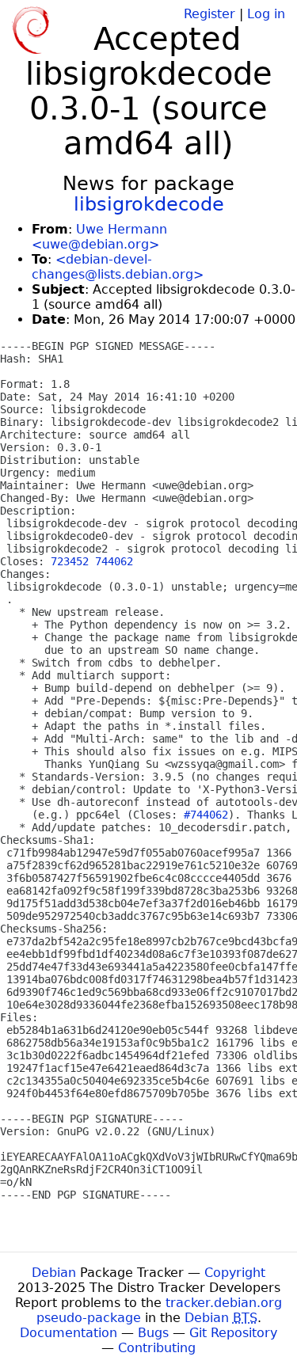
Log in (266, 13)
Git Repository (233, 1332)
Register (209, 13)
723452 (70, 561)
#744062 (206, 814)
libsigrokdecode (149, 204)
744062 (114, 561)
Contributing (157, 1347)
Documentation (68, 1332)
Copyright (234, 1272)
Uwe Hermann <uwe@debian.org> (99, 237)
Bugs (153, 1332)
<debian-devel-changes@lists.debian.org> (118, 267)
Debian (54, 1272)
